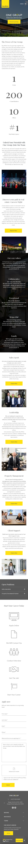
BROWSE (6, 812)
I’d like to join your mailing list (11, 779)
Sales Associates (6, 589)
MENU (22, 4)
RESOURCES (7, 816)
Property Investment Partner (10, 593)
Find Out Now (19, 840)
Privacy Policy (22, 777)
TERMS (6, 820)
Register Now (13, 230)
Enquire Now (14, 383)
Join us (8, 833)
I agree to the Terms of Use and (15, 777)
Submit (8, 785)
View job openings (14, 21)
